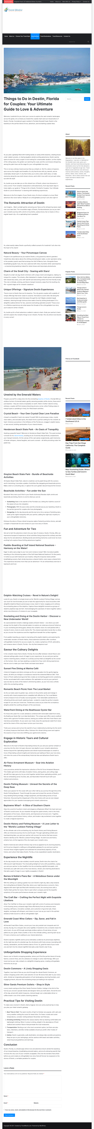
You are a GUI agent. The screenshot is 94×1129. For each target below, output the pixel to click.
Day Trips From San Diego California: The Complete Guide (76, 445)
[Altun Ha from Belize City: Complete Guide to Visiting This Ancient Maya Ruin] (71, 279)
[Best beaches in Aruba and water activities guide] (71, 300)
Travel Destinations (45, 36)
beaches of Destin (44, 399)
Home (52, 1)
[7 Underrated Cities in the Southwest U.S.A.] (71, 234)
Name (6, 1096)
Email (6, 1103)
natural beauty (18, 435)
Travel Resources (57, 36)
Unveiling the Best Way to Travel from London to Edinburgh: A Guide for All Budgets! (83, 318)
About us (58, 1)
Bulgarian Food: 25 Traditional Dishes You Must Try (83, 214)
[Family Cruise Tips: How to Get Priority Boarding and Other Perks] (71, 223)
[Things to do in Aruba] (71, 309)
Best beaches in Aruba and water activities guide (82, 300)
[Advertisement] (64, 18)
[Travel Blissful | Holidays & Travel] (13, 9)
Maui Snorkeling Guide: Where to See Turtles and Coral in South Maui (78, 471)
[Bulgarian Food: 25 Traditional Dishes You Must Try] (71, 215)
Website (36, 1103)
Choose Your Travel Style (23, 36)
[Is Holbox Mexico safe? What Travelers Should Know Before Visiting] (71, 204)
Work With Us (66, 1)
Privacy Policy (76, 1)
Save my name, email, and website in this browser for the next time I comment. (28, 1110)
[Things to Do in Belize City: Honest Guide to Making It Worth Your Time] (71, 290)
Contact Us (86, 1)
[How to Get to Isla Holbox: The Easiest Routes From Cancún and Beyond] (71, 194)
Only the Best (35, 36)
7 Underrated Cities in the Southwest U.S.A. (83, 233)
